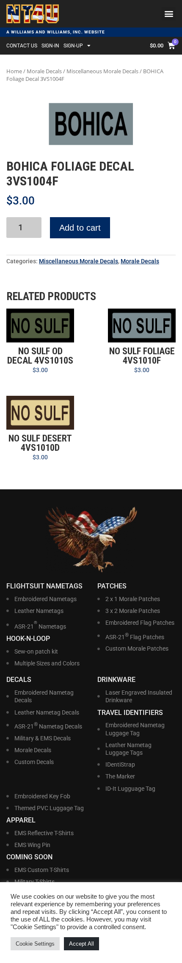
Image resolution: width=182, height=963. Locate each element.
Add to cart (80, 227)
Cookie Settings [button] (35, 944)
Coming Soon (29, 857)
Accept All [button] (81, 944)
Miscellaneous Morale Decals (102, 71)
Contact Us (21, 46)
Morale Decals (44, 71)
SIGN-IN (50, 46)
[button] (169, 14)
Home (14, 71)
